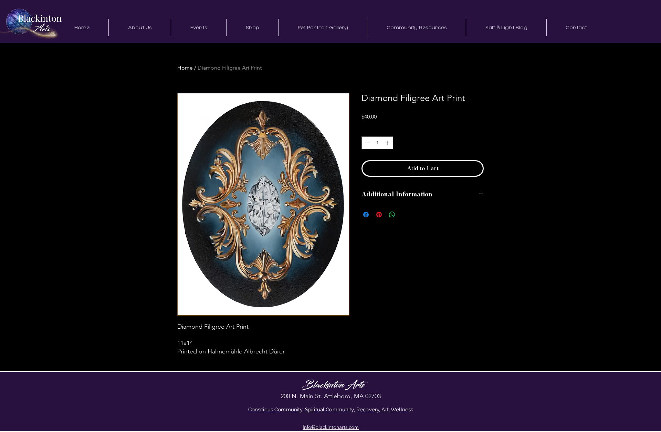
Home (185, 67)
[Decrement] (367, 143)
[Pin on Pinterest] (379, 214)
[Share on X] (405, 214)
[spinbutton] (377, 143)
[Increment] (388, 143)
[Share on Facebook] (366, 214)
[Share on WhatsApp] (392, 214)
